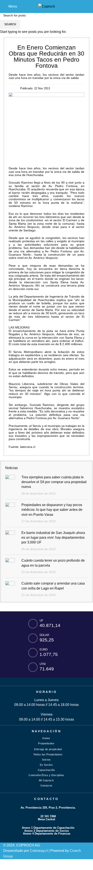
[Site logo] (46, 6)
